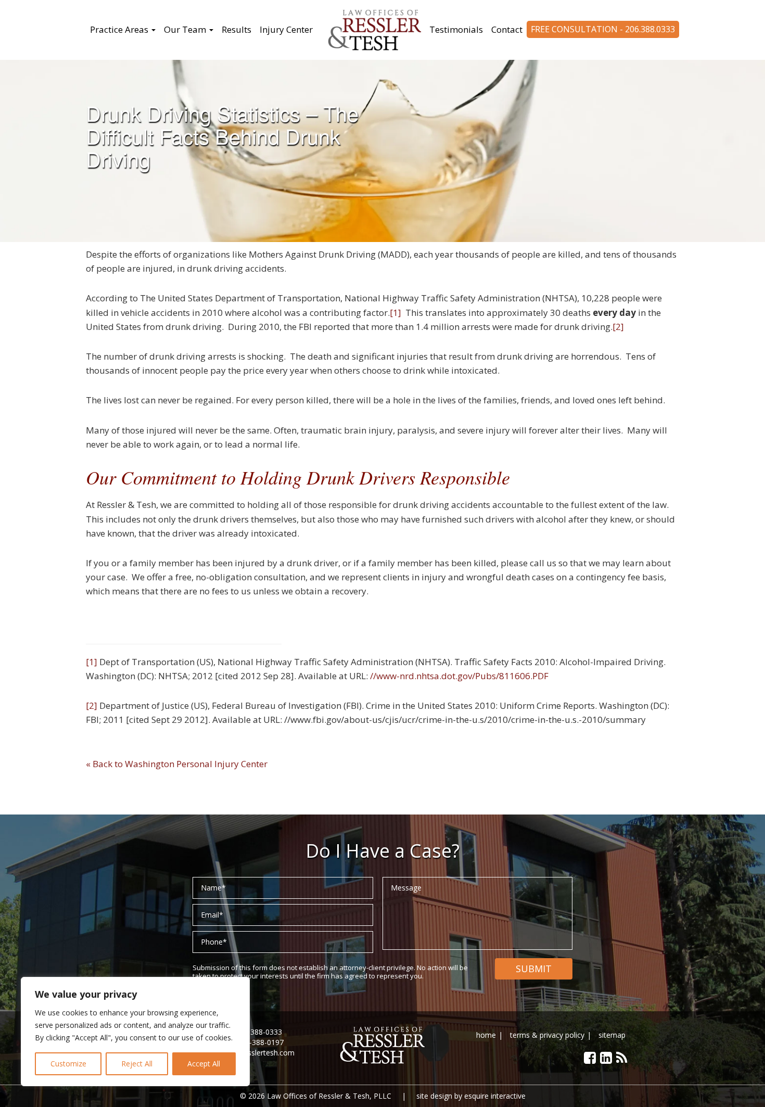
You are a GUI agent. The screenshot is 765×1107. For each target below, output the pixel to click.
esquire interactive (495, 1096)
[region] (135, 1031)
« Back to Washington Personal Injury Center (176, 764)
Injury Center (286, 29)
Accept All (203, 1063)
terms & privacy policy (547, 1035)
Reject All (136, 1063)
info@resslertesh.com (258, 1053)
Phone (214, 942)
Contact (506, 29)
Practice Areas (120, 29)
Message (406, 888)
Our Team (186, 29)
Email (212, 915)
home (486, 1035)
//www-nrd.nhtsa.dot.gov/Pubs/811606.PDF (460, 676)
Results (236, 29)
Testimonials (456, 29)
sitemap (612, 1035)
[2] (618, 327)
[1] (395, 313)
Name (213, 888)
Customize (68, 1063)
